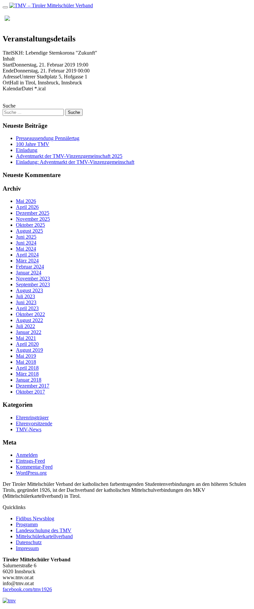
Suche (9, 106)
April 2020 (27, 344)
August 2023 (29, 290)
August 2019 (29, 350)
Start (7, 65)
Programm (27, 524)
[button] (234, 18)
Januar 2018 (28, 380)
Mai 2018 (26, 362)
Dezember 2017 (32, 386)
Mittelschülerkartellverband (44, 536)
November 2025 (33, 219)
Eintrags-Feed (30, 461)
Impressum (27, 548)
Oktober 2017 (30, 392)
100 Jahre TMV (32, 144)
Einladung (26, 150)
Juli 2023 (25, 296)
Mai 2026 (26, 201)
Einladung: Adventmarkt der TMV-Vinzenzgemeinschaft (75, 162)
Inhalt (9, 59)
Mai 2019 (26, 356)
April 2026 (27, 207)
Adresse (11, 76)
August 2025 (29, 231)
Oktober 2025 (30, 225)
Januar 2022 (28, 332)
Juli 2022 (25, 326)
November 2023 (33, 278)
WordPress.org (31, 473)
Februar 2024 (30, 266)
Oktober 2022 (30, 314)
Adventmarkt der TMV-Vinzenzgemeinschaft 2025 (69, 156)
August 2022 (29, 320)
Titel (7, 53)
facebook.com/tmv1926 (27, 589)
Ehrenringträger (32, 417)
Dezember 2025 (32, 213)
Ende (8, 70)
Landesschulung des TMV (43, 530)
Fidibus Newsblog (35, 518)
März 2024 (27, 260)
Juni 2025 (26, 237)
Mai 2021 (26, 338)
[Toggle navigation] (5, 7)
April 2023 (27, 308)
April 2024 (27, 255)
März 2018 (27, 374)
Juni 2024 (26, 243)
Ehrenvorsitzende (34, 423)
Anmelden (27, 455)
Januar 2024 (28, 272)
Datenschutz (29, 542)
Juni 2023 (26, 302)
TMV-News (28, 429)
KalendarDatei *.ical (24, 88)
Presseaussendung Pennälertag (47, 138)
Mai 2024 (26, 249)
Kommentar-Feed (34, 467)
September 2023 (33, 284)
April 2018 (27, 368)
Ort (6, 82)
